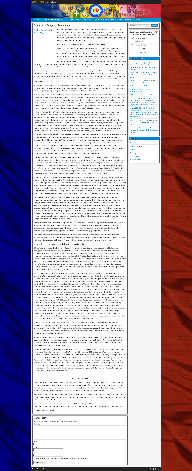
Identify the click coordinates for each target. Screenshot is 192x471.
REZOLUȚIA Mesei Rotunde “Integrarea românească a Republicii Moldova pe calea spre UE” (144, 130)
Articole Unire (134, 143)
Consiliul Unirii (38, 1)
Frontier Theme (155, 469)
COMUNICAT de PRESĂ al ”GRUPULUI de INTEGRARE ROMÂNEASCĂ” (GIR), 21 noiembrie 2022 (144, 122)
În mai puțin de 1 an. (139, 38)
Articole (37, 20)
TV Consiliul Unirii (136, 160)
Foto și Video (134, 156)
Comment (37, 424)
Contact (137, 20)
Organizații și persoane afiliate (104, 20)
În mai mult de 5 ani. (139, 45)
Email (36, 447)
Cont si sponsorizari (124, 20)
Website (36, 453)
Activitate (133, 149)
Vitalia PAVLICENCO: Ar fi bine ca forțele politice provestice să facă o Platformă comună (143, 75)
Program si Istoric (74, 20)
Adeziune (87, 20)
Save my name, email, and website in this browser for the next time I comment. (61, 458)
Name (36, 441)
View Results (144, 52)
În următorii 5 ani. (138, 41)
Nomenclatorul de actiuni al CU (54, 20)
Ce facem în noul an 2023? (138, 86)
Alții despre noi (135, 153)
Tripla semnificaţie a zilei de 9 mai (52, 25)
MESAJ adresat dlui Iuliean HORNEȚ (142, 95)
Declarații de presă (136, 146)
